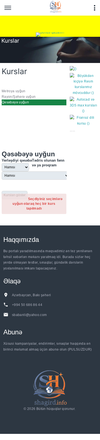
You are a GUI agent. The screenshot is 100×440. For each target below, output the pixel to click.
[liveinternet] (51, 416)
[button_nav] (7, 7)
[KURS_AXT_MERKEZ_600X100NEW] (50, 24)
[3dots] (94, 7)
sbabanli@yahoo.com (29, 315)
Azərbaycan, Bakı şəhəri (31, 295)
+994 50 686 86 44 (27, 305)
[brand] (50, 388)
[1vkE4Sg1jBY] (50, 34)
